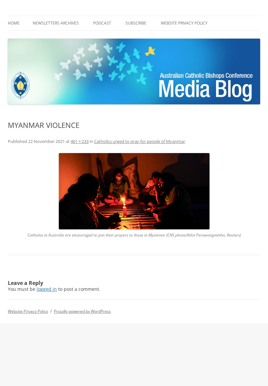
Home (14, 23)
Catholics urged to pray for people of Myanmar (139, 141)
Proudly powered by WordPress (82, 311)
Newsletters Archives (56, 23)
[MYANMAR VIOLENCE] (134, 191)
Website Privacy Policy (184, 23)
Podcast (102, 23)
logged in (47, 289)
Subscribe (136, 23)
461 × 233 (80, 141)
